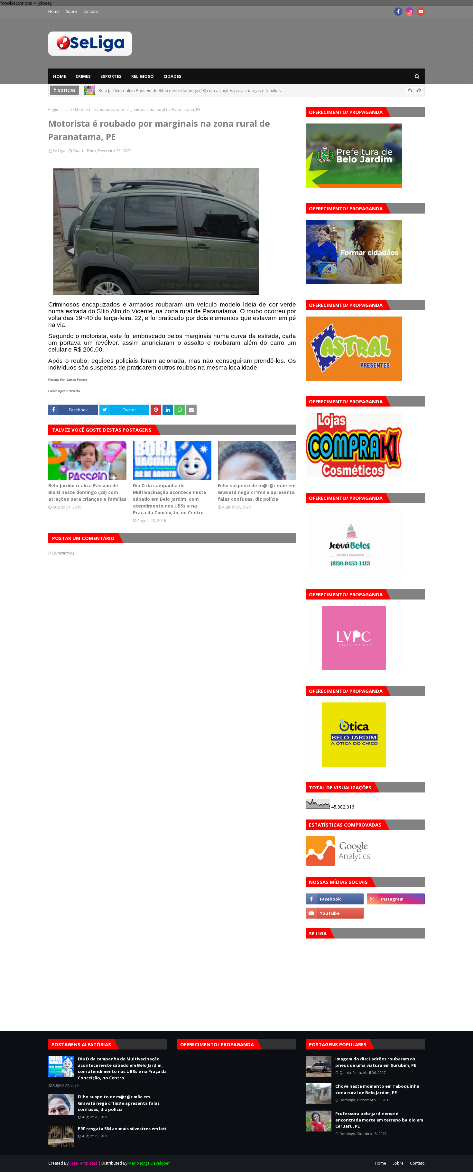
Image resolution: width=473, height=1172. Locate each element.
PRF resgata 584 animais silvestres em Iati (122, 1128)
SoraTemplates (83, 1163)
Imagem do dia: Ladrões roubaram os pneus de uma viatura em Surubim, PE (375, 1062)
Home (54, 11)
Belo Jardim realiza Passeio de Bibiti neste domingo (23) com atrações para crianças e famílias (189, 90)
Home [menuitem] (59, 76)
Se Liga (59, 150)
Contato (90, 11)
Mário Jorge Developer (149, 1163)
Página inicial (60, 109)
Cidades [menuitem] (172, 76)
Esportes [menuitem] (111, 76)
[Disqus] (172, 783)
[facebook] (398, 11)
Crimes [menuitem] (83, 76)
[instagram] (409, 11)
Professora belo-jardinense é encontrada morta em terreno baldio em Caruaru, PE (379, 1120)
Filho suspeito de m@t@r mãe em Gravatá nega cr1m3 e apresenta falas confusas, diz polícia (257, 492)
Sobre (71, 11)
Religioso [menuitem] (142, 76)
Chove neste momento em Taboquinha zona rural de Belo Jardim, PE (377, 1089)
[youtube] (421, 11)
